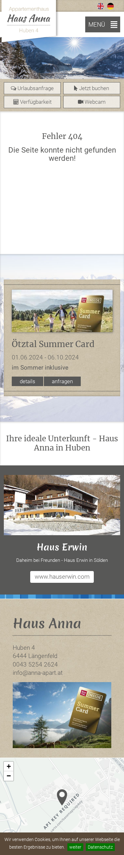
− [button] (9, 776)
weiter (75, 847)
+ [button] (9, 766)
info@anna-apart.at (38, 672)
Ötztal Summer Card (53, 344)
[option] (62, 61)
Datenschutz (100, 847)
